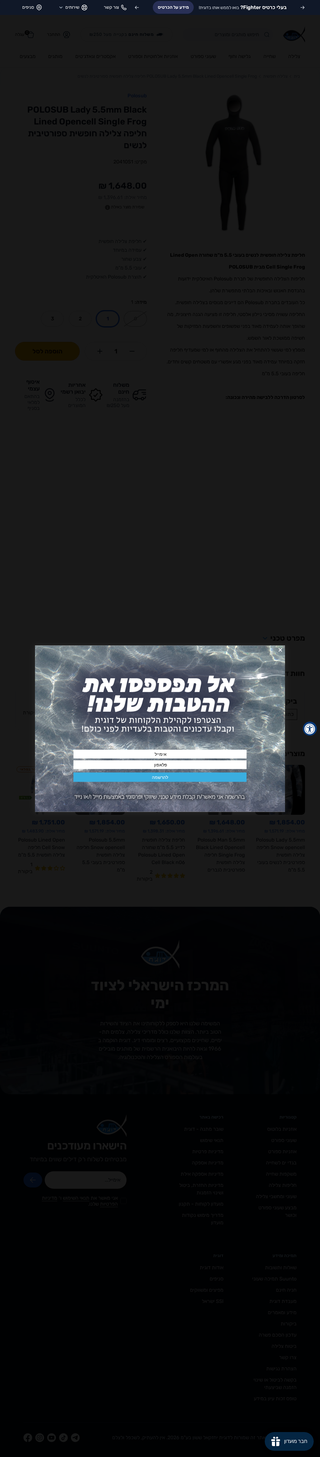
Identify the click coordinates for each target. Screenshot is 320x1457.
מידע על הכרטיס (173, 7)
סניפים (28, 7)
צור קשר (111, 7)
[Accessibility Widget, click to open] (310, 728)
